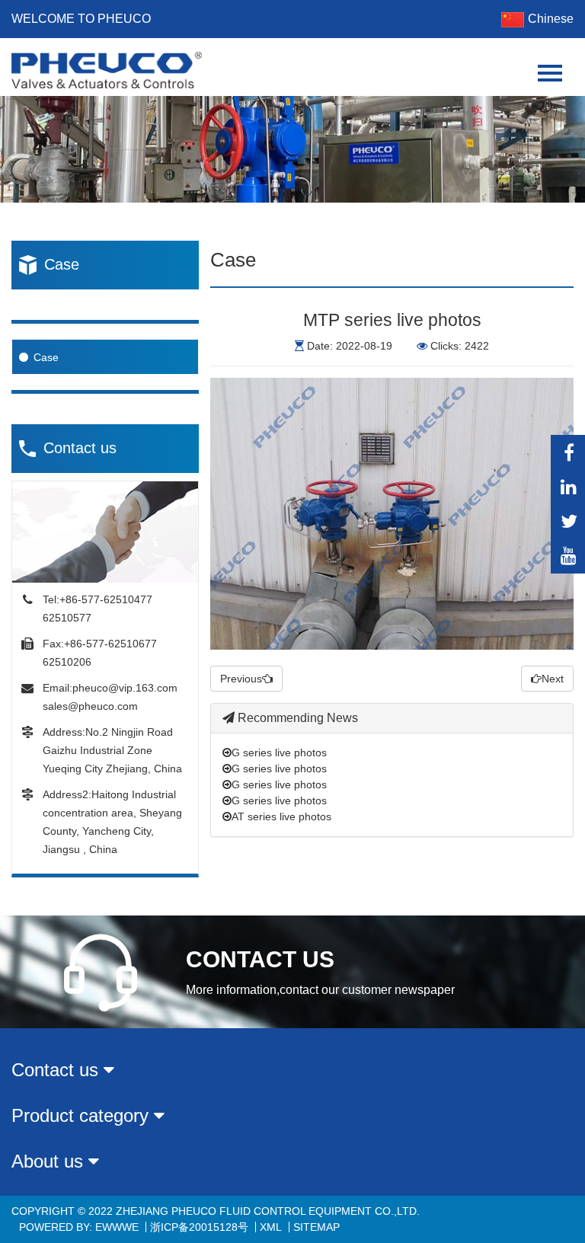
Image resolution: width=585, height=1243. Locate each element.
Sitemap (316, 1227)
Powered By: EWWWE (79, 1227)
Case (46, 357)
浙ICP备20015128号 (199, 1227)
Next (553, 679)
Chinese (551, 18)
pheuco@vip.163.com (124, 688)
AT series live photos (281, 816)
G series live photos (279, 752)
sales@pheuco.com (90, 706)
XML (271, 1227)
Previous (241, 679)
